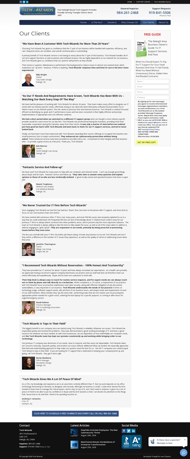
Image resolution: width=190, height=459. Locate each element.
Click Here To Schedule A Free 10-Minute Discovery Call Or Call (75, 413)
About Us (163, 22)
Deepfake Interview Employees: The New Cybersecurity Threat (99, 431)
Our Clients (148, 22)
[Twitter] (24, 1)
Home (129, 2)
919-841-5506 (160, 12)
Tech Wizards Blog (162, 2)
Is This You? (97, 22)
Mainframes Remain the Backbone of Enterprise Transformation (98, 443)
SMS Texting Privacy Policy (149, 129)
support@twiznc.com (156, 122)
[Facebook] (20, 1)
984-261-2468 (127, 12)
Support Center (143, 2)
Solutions (112, 22)
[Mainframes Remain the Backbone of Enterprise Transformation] (74, 445)
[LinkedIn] (27, 1)
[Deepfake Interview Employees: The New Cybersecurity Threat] (74, 433)
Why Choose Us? (129, 22)
